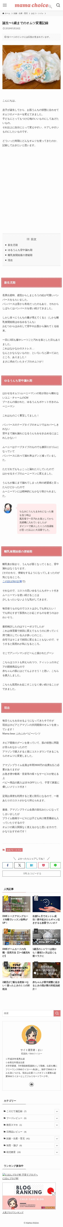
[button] (7, 865)
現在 (10, 260)
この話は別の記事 (12, 581)
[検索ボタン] (58, 5)
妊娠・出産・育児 (18, 1138)
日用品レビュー (16, 1131)
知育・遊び (14, 1145)
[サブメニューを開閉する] (57, 1111)
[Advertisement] (31, 190)
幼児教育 (13, 1152)
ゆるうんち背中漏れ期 (20, 250)
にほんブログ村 (10, 1178)
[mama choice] (31, 5)
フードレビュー (16, 1118)
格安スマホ (14, 1125)
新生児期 (13, 245)
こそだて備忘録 (16, 1111)
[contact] (31, 1084)
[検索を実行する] (57, 1013)
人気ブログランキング (12, 1212)
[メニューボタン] (5, 5)
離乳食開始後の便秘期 (20, 255)
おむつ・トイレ (14, 850)
